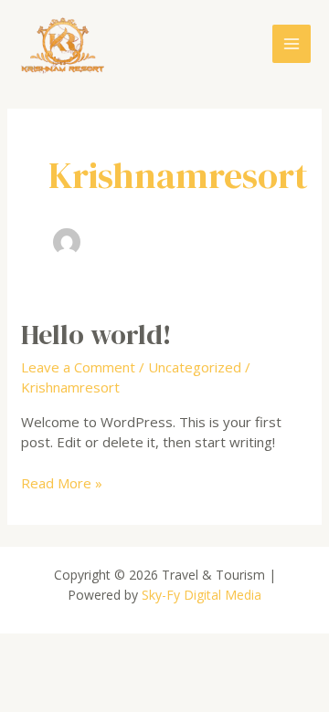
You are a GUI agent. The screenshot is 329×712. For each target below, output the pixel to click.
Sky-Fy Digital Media (199, 594)
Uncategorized (194, 367)
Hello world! (96, 334)
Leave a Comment (78, 367)
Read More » (61, 482)
